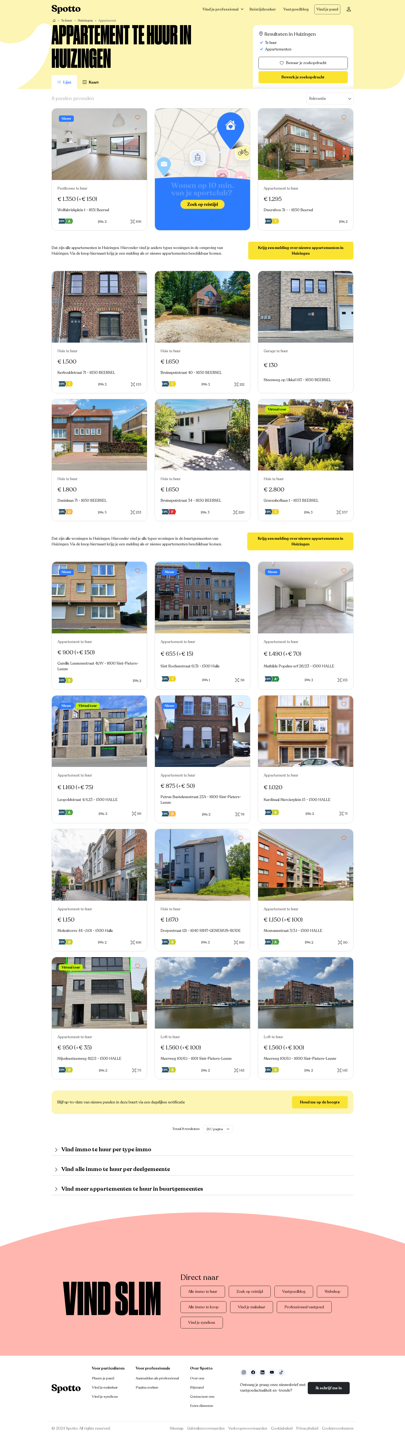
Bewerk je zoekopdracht (303, 77)
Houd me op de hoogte (320, 1102)
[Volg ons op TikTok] (281, 1372)
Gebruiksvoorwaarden (206, 1428)
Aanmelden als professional (157, 1378)
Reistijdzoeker (263, 9)
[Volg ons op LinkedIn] (262, 1372)
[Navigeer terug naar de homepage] (66, 9)
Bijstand (197, 1387)
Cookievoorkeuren (337, 1428)
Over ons (197, 1378)
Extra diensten (201, 1405)
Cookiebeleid (281, 1428)
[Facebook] (253, 1372)
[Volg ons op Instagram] (244, 1372)
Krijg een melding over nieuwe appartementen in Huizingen (300, 250)
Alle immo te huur (202, 1291)
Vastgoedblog (296, 9)
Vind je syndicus (201, 1322)
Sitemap (177, 1428)
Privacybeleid (307, 1428)
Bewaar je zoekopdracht (306, 62)
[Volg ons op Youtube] (272, 1372)
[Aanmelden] (348, 9)
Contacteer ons (202, 1396)
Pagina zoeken (147, 1387)
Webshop (332, 1291)
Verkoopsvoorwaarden (247, 1428)
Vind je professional (220, 9)
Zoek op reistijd (249, 1291)
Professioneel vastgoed (304, 1307)
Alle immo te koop (203, 1307)
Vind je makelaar (251, 1307)
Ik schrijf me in (329, 1388)
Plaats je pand (103, 1378)
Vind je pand (327, 9)
